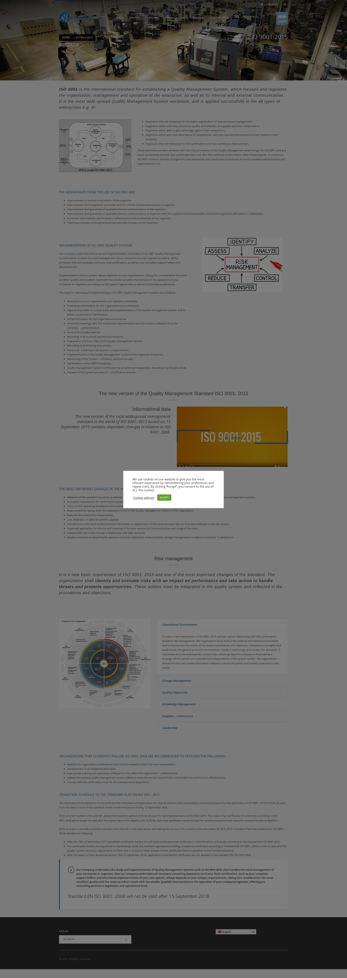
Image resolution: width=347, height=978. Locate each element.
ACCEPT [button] (164, 497)
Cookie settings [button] (143, 497)
